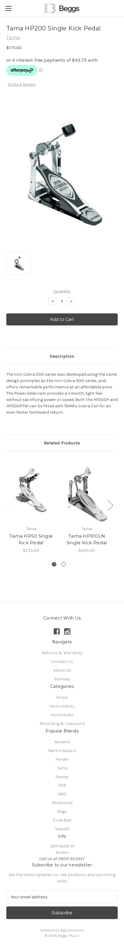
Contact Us (62, 661)
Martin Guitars (62, 750)
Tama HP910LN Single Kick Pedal (87, 539)
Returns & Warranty (62, 652)
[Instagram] (67, 631)
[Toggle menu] (8, 8)
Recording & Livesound (62, 723)
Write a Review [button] (22, 84)
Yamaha (62, 741)
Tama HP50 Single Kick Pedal (31, 539)
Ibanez (62, 776)
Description (62, 356)
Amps (62, 697)
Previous (8, 505)
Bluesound (62, 802)
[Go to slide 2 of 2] (63, 564)
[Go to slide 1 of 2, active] (54, 564)
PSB (62, 785)
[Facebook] (57, 631)
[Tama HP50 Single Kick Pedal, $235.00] (31, 489)
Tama (62, 768)
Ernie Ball (62, 820)
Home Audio (62, 714)
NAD (62, 794)
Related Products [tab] (62, 443)
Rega (62, 811)
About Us (62, 670)
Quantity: (62, 291)
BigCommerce (72, 930)
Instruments (62, 706)
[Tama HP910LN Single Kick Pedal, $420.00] (86, 489)
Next (110, 505)
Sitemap (62, 679)
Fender (62, 759)
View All (62, 828)
